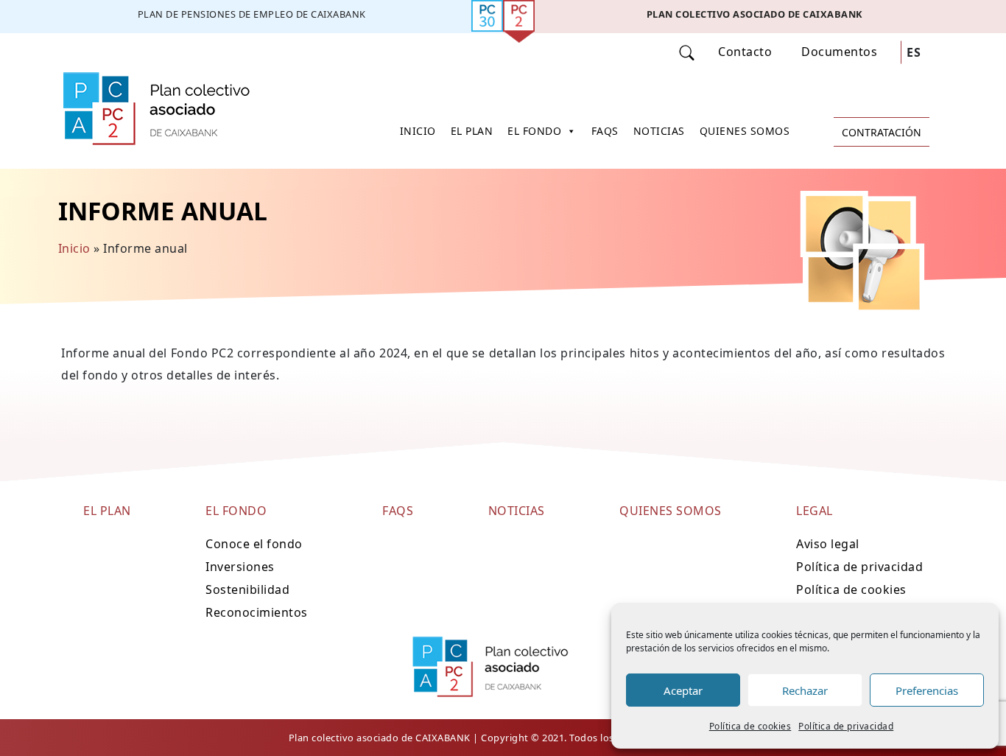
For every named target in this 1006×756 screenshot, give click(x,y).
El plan (472, 131)
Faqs (605, 131)
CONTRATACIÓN (881, 132)
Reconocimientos (256, 612)
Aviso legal (827, 544)
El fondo (534, 131)
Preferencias (927, 690)
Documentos (839, 51)
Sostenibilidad (247, 589)
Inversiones (240, 567)
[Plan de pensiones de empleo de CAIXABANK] (251, 16)
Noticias (659, 131)
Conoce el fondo (254, 544)
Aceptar (683, 690)
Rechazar (805, 690)
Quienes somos (745, 131)
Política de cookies (750, 726)
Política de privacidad (845, 726)
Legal (814, 511)
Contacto (745, 51)
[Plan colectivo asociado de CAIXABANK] (754, 16)
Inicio (418, 131)
